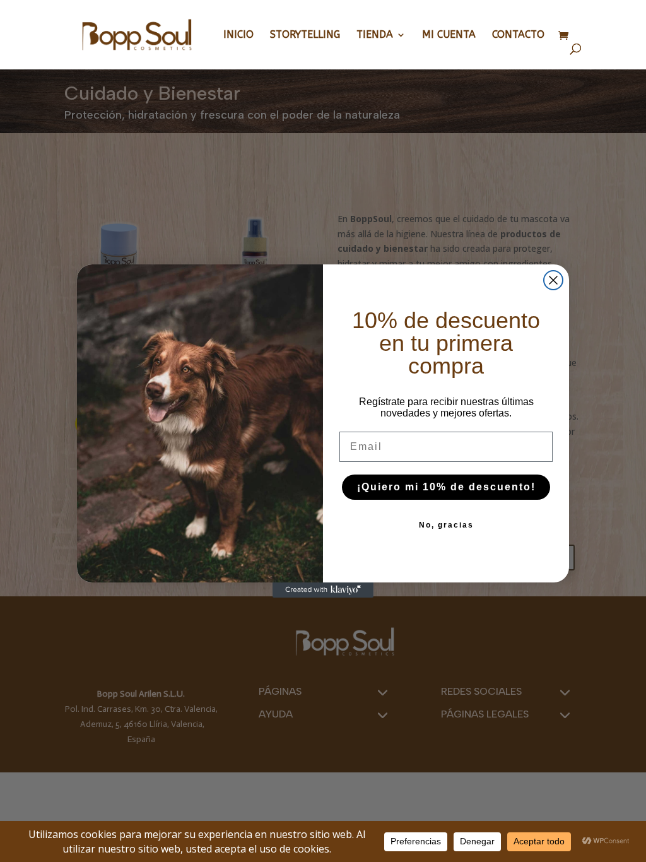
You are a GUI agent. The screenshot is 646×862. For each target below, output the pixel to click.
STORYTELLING (305, 35)
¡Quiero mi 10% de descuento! (446, 486)
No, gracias (446, 525)
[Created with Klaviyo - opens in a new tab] (323, 590)
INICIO (238, 35)
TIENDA (374, 35)
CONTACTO (518, 35)
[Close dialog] (553, 280)
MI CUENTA (449, 35)
